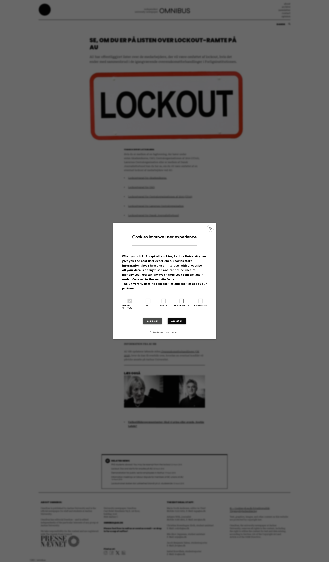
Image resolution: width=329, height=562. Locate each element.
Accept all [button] (176, 321)
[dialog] (164, 281)
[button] (164, 332)
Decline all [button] (152, 321)
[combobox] (210, 228)
